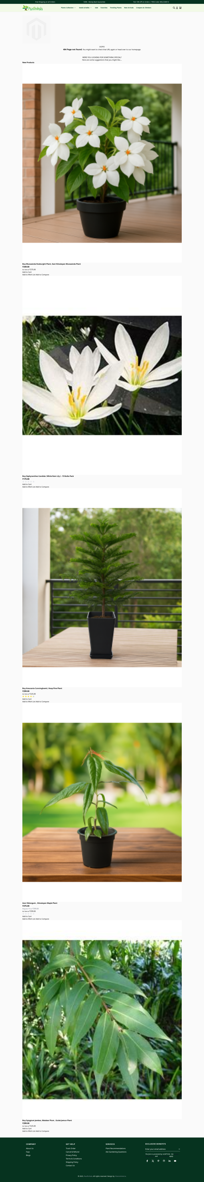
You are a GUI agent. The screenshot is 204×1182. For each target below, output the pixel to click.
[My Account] (177, 8)
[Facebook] (147, 1161)
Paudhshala (88, 1176)
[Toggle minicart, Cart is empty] (180, 8)
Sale (96, 8)
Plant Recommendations (116, 1148)
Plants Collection (67, 8)
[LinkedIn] (169, 1161)
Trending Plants (116, 8)
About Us (30, 1148)
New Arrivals (129, 8)
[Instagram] (164, 1161)
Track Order (71, 1148)
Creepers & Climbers (143, 8)
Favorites (104, 8)
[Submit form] (179, 1149)
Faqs (28, 1152)
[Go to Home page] (32, 7)
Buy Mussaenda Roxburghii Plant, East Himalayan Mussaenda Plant (51, 264)
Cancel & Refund (72, 1152)
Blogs (28, 1155)
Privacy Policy (71, 1155)
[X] (153, 1161)
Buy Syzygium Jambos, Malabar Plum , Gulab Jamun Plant (47, 1120)
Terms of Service (163, 1156)
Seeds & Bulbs (84, 8)
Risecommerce (120, 1176)
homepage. (136, 49)
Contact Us (70, 1165)
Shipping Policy (72, 1162)
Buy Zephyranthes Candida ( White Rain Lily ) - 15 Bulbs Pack (48, 476)
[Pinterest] (158, 1161)
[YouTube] (175, 1161)
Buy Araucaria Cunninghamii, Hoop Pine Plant (42, 688)
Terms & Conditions (74, 1159)
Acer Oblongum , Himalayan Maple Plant (39, 903)
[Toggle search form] (174, 8)
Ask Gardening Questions (116, 1152)
